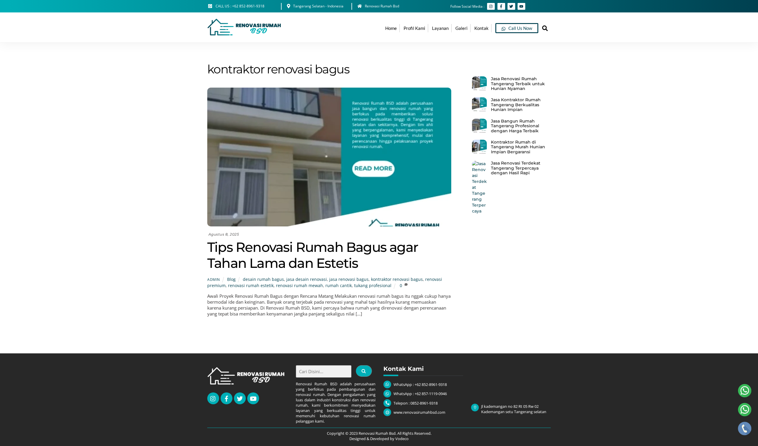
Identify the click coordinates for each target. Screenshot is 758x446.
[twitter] (240, 398)
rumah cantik (338, 285)
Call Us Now (520, 28)
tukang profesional (372, 285)
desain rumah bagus (263, 279)
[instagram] (213, 398)
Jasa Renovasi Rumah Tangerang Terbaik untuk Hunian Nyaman (518, 83)
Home (391, 28)
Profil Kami (414, 28)
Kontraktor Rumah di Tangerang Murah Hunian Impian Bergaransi (518, 147)
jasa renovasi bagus (349, 279)
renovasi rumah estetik (251, 285)
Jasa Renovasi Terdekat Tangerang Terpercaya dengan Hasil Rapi (515, 168)
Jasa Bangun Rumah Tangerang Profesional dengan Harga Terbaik (515, 126)
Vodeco (402, 438)
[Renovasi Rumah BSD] (244, 35)
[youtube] (253, 398)
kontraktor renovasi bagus (397, 279)
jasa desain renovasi (306, 279)
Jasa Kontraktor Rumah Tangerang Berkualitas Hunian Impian (516, 104)
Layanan (440, 28)
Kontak (481, 28)
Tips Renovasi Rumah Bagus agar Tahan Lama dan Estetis (312, 255)
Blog (231, 279)
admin (213, 279)
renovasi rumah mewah (299, 285)
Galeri (461, 28)
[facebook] (226, 398)
